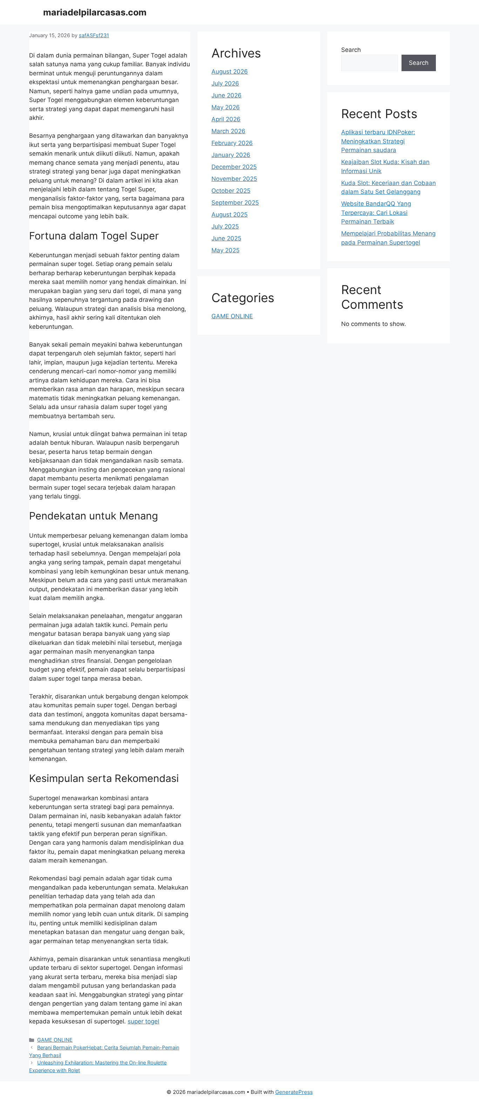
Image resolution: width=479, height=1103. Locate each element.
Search (351, 49)
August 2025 (229, 214)
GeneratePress (294, 1092)
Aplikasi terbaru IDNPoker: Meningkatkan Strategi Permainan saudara (378, 141)
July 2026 (225, 83)
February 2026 (232, 143)
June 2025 (226, 238)
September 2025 (235, 202)
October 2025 (230, 190)
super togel (143, 1021)
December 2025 (234, 166)
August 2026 (229, 71)
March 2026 (228, 131)
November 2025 (234, 178)
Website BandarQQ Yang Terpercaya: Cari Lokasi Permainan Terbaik (376, 212)
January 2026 (230, 154)
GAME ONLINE (55, 1040)
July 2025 (225, 226)
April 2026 (226, 119)
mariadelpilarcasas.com (95, 12)
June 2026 (226, 95)
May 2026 (225, 107)
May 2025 (225, 250)
